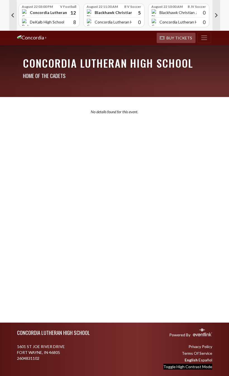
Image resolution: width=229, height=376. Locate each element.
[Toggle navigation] (204, 38)
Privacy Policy (200, 346)
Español (205, 360)
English (191, 360)
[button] (176, 38)
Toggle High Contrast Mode (187, 366)
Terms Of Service (197, 353)
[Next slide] (216, 15)
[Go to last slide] (13, 15)
